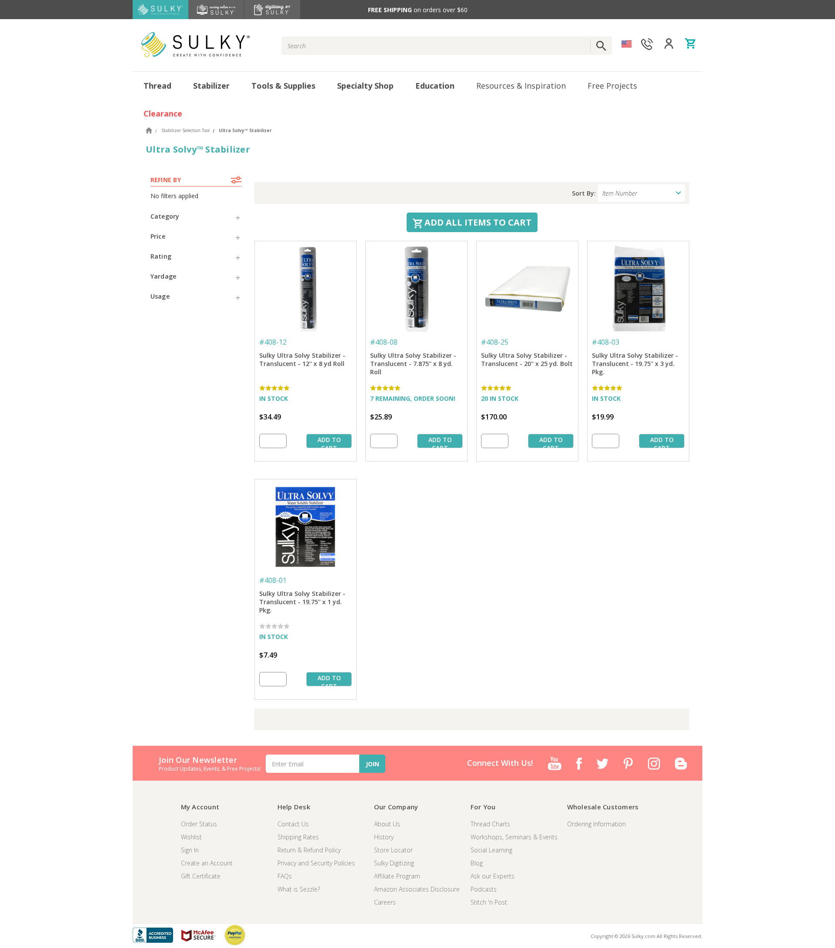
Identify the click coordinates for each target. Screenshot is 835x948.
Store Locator (393, 850)
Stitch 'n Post (489, 902)
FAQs (284, 876)
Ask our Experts (492, 876)
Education (434, 85)
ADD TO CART (329, 442)
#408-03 (605, 342)
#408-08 (383, 342)
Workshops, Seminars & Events (514, 837)
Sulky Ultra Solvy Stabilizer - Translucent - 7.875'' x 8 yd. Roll (413, 363)
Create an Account (207, 863)
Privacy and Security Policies (316, 863)
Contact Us (293, 824)
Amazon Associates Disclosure (417, 889)
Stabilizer (211, 85)
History (384, 837)
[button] (195, 216)
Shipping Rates (298, 837)
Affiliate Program (397, 876)
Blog (477, 863)
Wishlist (191, 837)
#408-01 (273, 580)
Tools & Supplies (283, 85)
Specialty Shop (365, 85)
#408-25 (494, 342)
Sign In (190, 850)
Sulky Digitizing (394, 863)
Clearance (163, 113)
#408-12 (273, 342)
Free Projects (612, 85)
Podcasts (484, 889)
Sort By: (584, 193)
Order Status (199, 824)
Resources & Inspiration (521, 85)
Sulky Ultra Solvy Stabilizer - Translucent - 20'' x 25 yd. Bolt (527, 359)
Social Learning (491, 850)
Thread (157, 85)
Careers (385, 902)
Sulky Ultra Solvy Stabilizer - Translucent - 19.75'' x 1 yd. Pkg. (302, 601)
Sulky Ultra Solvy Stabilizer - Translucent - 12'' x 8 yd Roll (302, 359)
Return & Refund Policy (309, 850)
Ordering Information (596, 824)
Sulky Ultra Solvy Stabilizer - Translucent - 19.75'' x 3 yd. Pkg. (635, 363)
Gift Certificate (200, 876)
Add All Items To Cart (476, 222)
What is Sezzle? (298, 889)
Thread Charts (490, 824)
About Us (387, 824)
